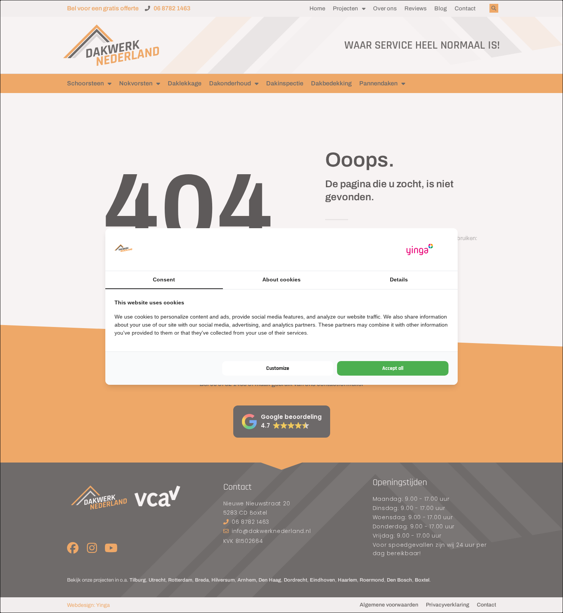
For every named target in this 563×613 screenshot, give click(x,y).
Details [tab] (399, 279)
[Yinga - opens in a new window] (419, 249)
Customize (277, 368)
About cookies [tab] (281, 279)
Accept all (392, 368)
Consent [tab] (164, 279)
